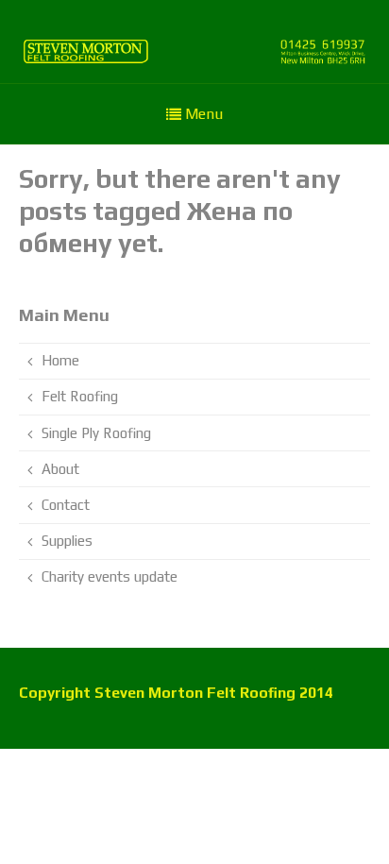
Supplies (67, 541)
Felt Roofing (80, 396)
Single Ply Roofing (96, 433)
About (60, 469)
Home (60, 360)
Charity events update (110, 576)
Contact (66, 505)
